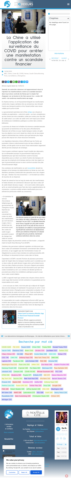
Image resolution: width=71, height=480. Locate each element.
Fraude (27, 375)
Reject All (24, 472)
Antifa (38, 382)
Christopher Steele (41, 396)
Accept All (36, 472)
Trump (46, 347)
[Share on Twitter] (8, 82)
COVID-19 (30, 371)
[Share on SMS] (14, 82)
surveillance (12, 76)
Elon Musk (46, 364)
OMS (54, 357)
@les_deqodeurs (38, 452)
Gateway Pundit (9, 368)
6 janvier (23, 368)
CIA (20, 354)
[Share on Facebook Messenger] (27, 82)
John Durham (31, 361)
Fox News (35, 368)
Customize (12, 472)
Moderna (16, 375)
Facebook (18, 361)
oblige (30, 112)
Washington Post (9, 364)
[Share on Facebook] (6, 82)
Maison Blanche (59, 375)
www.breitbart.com (25, 311)
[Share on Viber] (19, 82)
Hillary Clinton (8, 354)
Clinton (55, 396)
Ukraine (39, 350)
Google (56, 385)
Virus (46, 385)
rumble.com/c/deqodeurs (39, 429)
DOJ (40, 392)
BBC (5, 73)
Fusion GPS (21, 385)
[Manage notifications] (66, 475)
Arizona (53, 361)
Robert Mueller (17, 389)
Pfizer (28, 354)
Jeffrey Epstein (33, 389)
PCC (58, 371)
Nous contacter (9, 432)
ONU (45, 389)
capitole (6, 361)
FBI (16, 347)
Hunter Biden (40, 354)
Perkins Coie (8, 385)
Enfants (37, 375)
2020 (52, 354)
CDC (5, 357)
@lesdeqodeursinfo (40, 440)
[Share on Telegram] (22, 82)
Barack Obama (59, 378)
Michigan (7, 399)
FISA (5, 389)
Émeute (6, 382)
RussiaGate (7, 396)
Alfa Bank (45, 378)
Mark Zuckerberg (23, 396)
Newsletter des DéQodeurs (10, 451)
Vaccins (17, 378)
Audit (49, 392)
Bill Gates (7, 392)
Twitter (63, 350)
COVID (21, 73)
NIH (47, 375)
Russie (25, 347)
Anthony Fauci (26, 357)
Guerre (17, 382)
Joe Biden (51, 350)
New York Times (42, 357)
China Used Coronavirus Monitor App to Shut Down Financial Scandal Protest (31, 316)
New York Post (31, 378)
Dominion (28, 382)
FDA (43, 361)
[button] (68, 4)
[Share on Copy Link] (3, 82)
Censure (18, 371)
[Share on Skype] (24, 82)
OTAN (5, 375)
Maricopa (47, 368)
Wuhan (62, 354)
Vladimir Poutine (61, 364)
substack (7, 371)
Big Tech (6, 378)
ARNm (35, 364)
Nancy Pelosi (61, 392)
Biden (29, 350)
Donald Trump (60, 347)
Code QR (15, 73)
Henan (26, 73)
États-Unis (24, 364)
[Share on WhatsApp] (16, 82)
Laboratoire (29, 392)
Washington (57, 389)
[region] (24, 466)
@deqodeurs (39, 431)
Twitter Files (35, 385)
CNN (14, 357)
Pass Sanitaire (60, 368)
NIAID (17, 392)
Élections (18, 350)
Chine (10, 73)
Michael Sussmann (45, 371)
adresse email (9, 444)
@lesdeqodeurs (40, 443)
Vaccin (6, 350)
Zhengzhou (21, 76)
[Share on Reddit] (11, 82)
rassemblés (32, 168)
